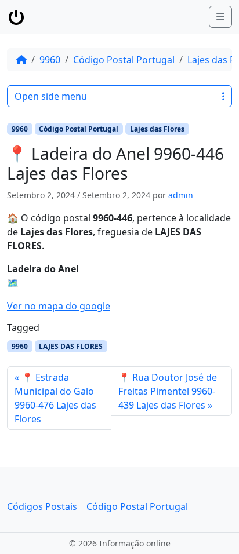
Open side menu (51, 96)
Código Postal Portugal (124, 59)
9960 (49, 59)
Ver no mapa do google (58, 306)
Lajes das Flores (157, 129)
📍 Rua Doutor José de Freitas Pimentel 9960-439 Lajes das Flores (167, 391)
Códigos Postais (42, 506)
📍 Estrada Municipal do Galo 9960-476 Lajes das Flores (55, 398)
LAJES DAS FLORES (71, 346)
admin (180, 195)
